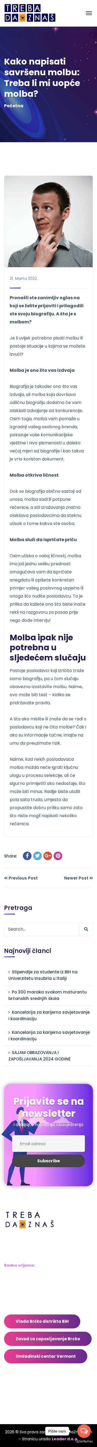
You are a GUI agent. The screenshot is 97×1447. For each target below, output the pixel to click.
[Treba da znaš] (35, 13)
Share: (10, 856)
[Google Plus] (47, 856)
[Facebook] (27, 856)
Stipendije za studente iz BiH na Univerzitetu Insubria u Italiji (43, 975)
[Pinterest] (58, 856)
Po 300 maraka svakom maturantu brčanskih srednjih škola (47, 995)
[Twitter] (37, 856)
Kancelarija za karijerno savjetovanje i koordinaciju (49, 1015)
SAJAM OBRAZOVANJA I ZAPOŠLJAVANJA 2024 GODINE (39, 1056)
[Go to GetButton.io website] (84, 1441)
